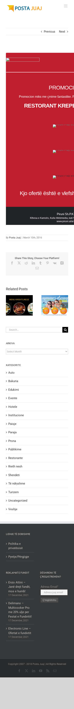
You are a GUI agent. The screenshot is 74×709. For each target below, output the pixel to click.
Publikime (14, 449)
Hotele (12, 407)
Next (62, 31)
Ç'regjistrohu (49, 600)
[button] (9, 305)
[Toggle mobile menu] (66, 6)
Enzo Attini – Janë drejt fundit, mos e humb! (19, 587)
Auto (11, 372)
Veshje (12, 509)
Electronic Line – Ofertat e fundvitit (19, 631)
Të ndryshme (16, 483)
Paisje (12, 424)
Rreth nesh (15, 466)
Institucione (16, 415)
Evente (12, 398)
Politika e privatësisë (15, 546)
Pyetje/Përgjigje (18, 556)
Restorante (15, 458)
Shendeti (14, 475)
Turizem (13, 492)
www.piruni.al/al (65, 221)
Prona (12, 441)
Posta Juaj (15, 237)
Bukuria (13, 381)
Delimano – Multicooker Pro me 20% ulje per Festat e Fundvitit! (20, 609)
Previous (49, 31)
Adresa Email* (49, 587)
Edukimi (13, 389)
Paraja (12, 432)
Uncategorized (17, 500)
